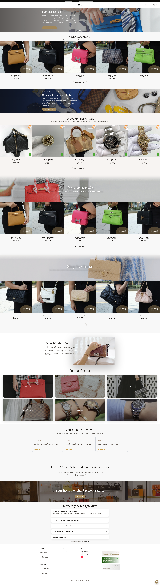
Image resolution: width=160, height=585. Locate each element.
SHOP (68, 4)
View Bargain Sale (48, 109)
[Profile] (147, 5)
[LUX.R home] (80, 4)
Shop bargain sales (80, 168)
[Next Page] (156, 59)
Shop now (80, 496)
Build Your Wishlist (49, 26)
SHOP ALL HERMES (80, 246)
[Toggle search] (157, 5)
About (72, 4)
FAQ (92, 4)
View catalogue (80, 82)
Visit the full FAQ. (86, 541)
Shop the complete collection (53, 357)
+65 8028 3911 (68, 0)
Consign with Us (64, 552)
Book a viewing (64, 551)
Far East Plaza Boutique (86, 0)
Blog (88, 4)
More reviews (80, 456)
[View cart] (153, 5)
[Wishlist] (150, 5)
